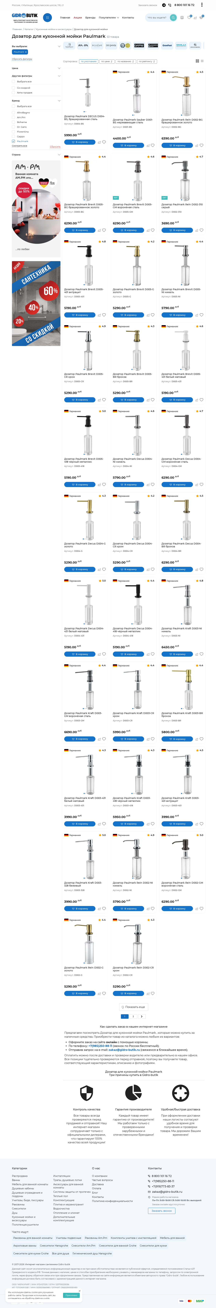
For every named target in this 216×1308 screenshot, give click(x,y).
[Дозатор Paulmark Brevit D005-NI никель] (182, 265)
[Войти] (182, 17)
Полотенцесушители (25, 1224)
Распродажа (19, 1176)
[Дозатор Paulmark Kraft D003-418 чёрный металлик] (133, 774)
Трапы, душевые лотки (67, 1180)
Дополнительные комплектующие (64, 1218)
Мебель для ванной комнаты (30, 1184)
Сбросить (55, 146)
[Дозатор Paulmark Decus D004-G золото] (85, 520)
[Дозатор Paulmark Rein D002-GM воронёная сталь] (182, 859)
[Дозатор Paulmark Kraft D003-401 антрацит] (182, 774)
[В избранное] (104, 142)
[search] (173, 17)
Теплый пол (60, 1196)
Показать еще (135, 1007)
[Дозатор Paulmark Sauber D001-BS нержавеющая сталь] (133, 95)
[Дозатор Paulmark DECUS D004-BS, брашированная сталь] (85, 92)
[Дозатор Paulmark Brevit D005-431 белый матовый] (182, 350)
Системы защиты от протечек (72, 1191)
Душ (14, 1212)
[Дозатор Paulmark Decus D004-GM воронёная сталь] (182, 435)
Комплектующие (63, 1200)
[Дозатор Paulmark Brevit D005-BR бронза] (133, 350)
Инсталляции (61, 1176)
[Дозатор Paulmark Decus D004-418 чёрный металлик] (133, 604)
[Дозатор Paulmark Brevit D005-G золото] (133, 265)
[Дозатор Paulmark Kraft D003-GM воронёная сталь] (85, 689)
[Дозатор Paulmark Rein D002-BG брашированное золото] (182, 95)
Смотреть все (19, 145)
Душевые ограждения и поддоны (27, 1194)
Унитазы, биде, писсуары (28, 1200)
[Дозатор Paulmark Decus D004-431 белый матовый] (85, 604)
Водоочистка (61, 1208)
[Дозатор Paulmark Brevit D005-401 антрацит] (85, 265)
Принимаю (71, 1295)
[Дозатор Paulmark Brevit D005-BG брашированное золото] (85, 180)
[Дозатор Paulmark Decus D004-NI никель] (133, 435)
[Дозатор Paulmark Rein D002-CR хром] (133, 944)
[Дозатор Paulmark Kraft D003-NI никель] (182, 604)
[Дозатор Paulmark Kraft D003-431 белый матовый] (85, 774)
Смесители (19, 1208)
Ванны (16, 1180)
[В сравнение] (99, 142)
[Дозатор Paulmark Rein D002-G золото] (85, 944)
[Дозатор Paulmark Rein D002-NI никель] (133, 859)
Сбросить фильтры (22, 59)
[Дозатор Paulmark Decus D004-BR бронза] (182, 520)
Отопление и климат (66, 1212)
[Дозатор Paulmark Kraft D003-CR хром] (133, 689)
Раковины (18, 1204)
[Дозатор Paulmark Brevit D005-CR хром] (85, 350)
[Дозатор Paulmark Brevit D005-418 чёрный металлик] (85, 435)
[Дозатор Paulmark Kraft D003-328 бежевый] (85, 859)
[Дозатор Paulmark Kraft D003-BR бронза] (182, 689)
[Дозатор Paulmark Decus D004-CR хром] (133, 520)
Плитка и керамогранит (68, 1204)
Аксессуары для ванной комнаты (68, 1186)
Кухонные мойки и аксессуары (24, 1218)
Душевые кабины (23, 1188)
